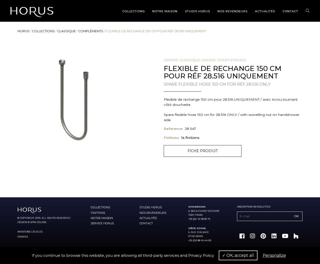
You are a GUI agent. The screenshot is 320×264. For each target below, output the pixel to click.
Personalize (274, 255)
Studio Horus (197, 11)
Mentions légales (30, 231)
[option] (75, 102)
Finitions (98, 213)
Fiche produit (203, 151)
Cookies (23, 236)
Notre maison (165, 11)
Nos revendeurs (233, 11)
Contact (290, 11)
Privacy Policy (201, 255)
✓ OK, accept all (238, 255)
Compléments (90, 31)
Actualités (265, 11)
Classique (66, 31)
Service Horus (102, 223)
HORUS (24, 31)
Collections (133, 11)
